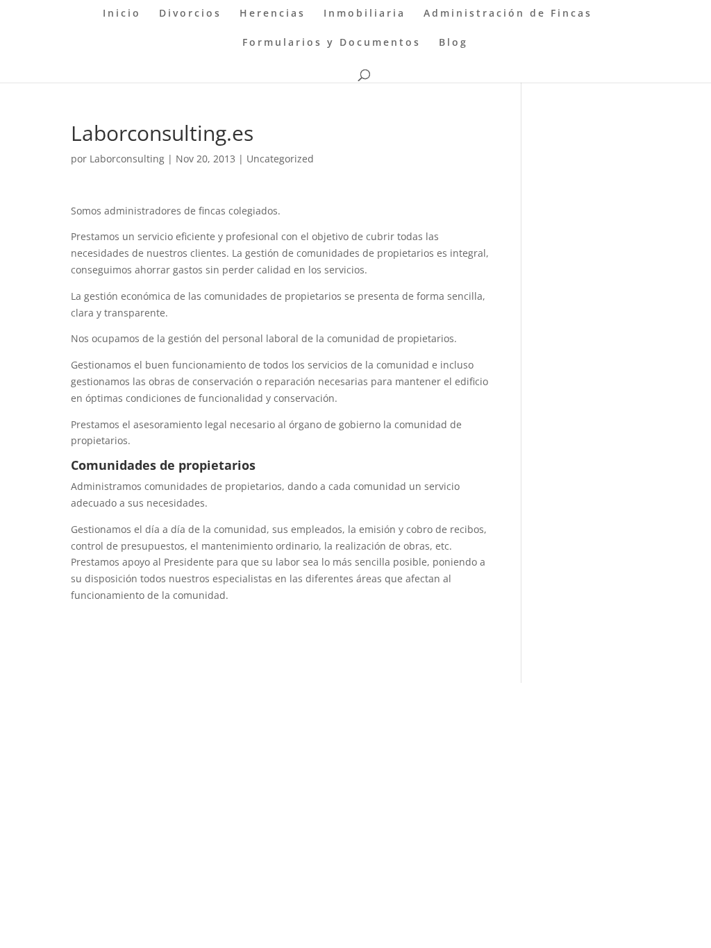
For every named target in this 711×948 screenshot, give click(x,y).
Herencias (273, 13)
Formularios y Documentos (331, 43)
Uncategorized (280, 158)
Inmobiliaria (364, 13)
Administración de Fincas (508, 13)
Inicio (122, 13)
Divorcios (190, 13)
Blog (453, 43)
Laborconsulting (127, 158)
